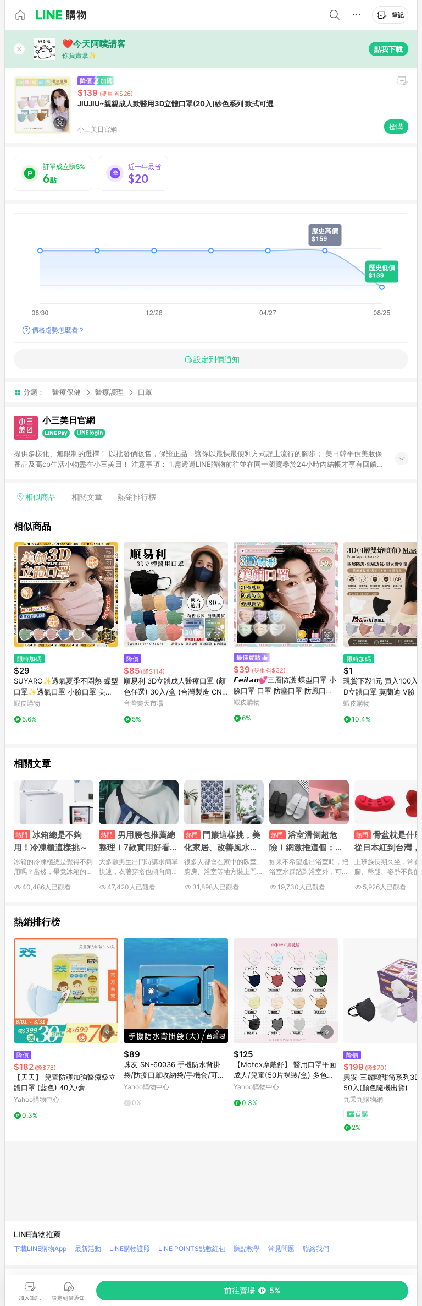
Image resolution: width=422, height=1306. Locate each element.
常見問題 (281, 1248)
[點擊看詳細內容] (66, 594)
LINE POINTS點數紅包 (191, 1248)
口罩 (145, 392)
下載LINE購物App (40, 1248)
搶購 (396, 126)
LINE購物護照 (129, 1248)
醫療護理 (109, 391)
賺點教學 (247, 1248)
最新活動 (88, 1248)
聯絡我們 (316, 1248)
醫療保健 (66, 391)
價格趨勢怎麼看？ (58, 330)
